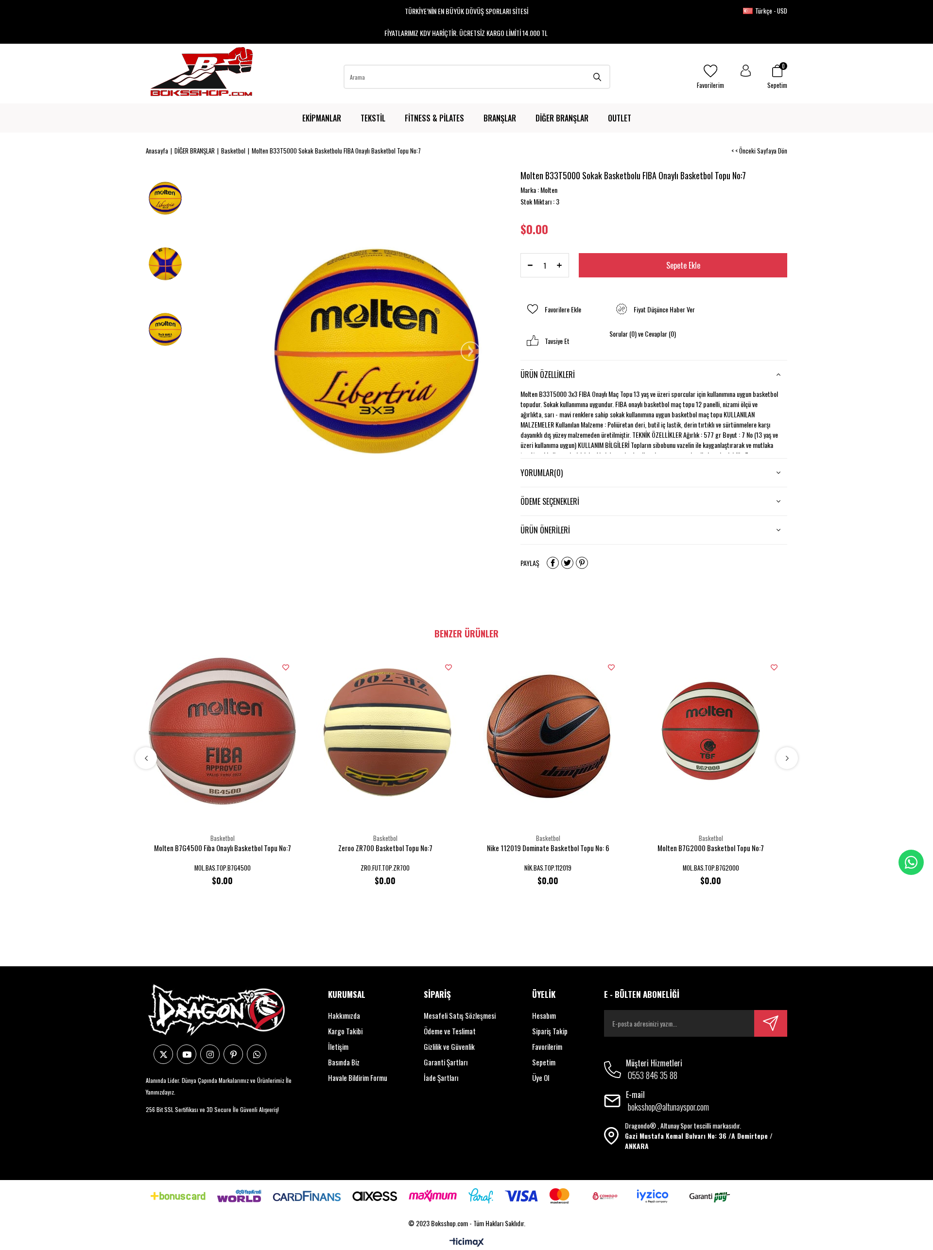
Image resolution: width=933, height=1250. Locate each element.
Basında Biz (344, 1062)
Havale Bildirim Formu (357, 1077)
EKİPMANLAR (321, 118)
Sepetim (543, 1062)
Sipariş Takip (550, 1031)
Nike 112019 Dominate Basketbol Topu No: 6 (548, 848)
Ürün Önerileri (545, 530)
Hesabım (544, 1015)
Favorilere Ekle (285, 667)
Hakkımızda (344, 1015)
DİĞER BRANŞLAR (562, 118)
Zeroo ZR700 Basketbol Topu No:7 (385, 848)
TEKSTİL (373, 118)
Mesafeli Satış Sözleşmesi (460, 1015)
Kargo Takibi (345, 1031)
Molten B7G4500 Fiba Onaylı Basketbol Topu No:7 (222, 848)
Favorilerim (547, 1046)
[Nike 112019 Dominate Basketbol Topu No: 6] (547, 730)
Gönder (770, 1023)
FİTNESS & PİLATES (434, 118)
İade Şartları (441, 1077)
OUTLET (619, 118)
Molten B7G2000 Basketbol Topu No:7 (710, 848)
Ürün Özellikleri (547, 374)
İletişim (338, 1046)
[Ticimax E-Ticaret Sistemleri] (466, 1243)
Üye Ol (540, 1077)
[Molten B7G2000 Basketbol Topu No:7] (710, 730)
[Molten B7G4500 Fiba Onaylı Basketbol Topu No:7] (222, 730)
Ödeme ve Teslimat (450, 1031)
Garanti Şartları (445, 1062)
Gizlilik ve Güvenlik (449, 1046)
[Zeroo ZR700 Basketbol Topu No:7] (385, 730)
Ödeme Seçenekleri (549, 501)
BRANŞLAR (500, 118)
